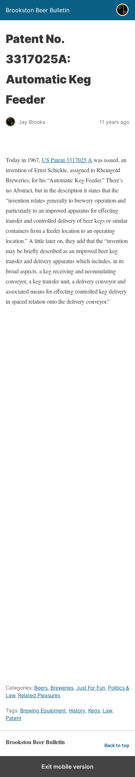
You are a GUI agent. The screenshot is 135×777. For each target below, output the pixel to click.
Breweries (61, 688)
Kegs (94, 710)
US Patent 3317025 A (67, 160)
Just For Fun (90, 688)
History (77, 710)
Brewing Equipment (43, 710)
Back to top (116, 745)
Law (107, 710)
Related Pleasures (39, 695)
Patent (13, 718)
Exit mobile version (67, 766)
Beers (41, 688)
